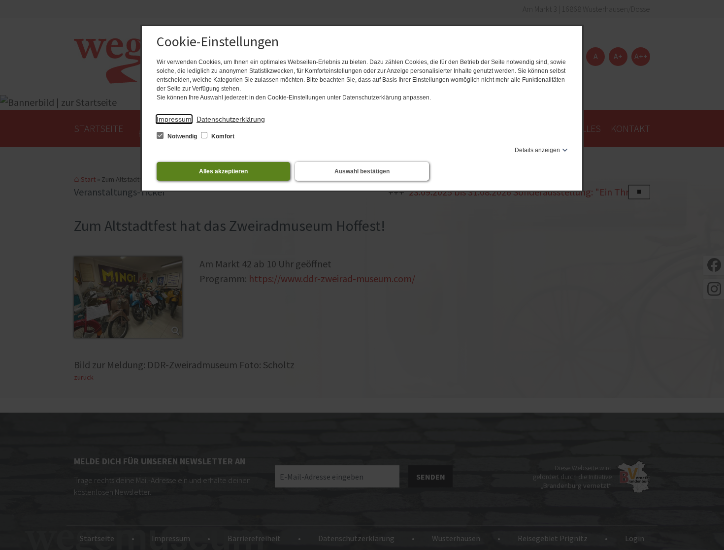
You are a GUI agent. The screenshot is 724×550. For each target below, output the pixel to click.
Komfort (222, 136)
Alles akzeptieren (223, 171)
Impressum (174, 119)
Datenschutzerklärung (231, 119)
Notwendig (182, 136)
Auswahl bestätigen (362, 171)
